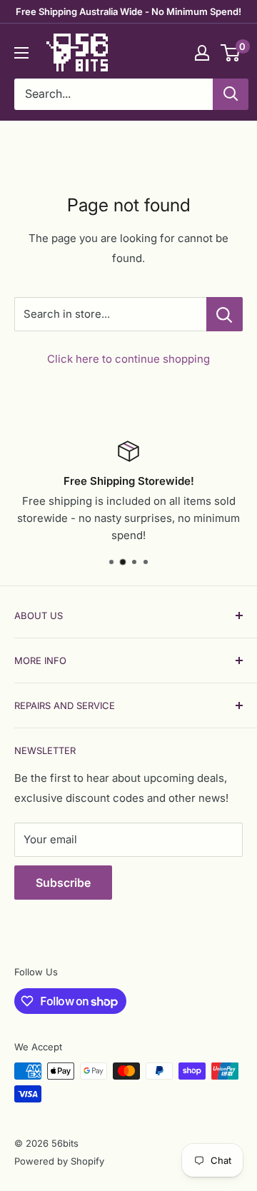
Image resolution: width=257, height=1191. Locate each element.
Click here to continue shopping (128, 359)
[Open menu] (21, 53)
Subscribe (63, 882)
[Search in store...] (224, 314)
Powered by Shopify (59, 1161)
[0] (231, 52)
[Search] (230, 94)
